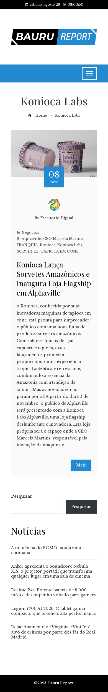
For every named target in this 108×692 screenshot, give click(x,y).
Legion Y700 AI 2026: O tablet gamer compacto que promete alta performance (53, 611)
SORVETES (27, 251)
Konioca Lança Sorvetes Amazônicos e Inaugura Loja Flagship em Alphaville (54, 278)
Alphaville (31, 239)
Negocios (30, 232)
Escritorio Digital (56, 218)
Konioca (47, 245)
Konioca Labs (69, 245)
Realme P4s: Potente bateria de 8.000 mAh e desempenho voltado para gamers (53, 592)
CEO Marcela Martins (63, 239)
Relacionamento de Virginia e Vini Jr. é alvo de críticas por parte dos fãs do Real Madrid (53, 631)
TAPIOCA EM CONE (59, 251)
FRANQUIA (27, 245)
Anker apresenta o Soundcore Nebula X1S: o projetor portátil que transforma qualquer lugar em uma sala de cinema (51, 571)
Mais (81, 465)
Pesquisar (21, 496)
